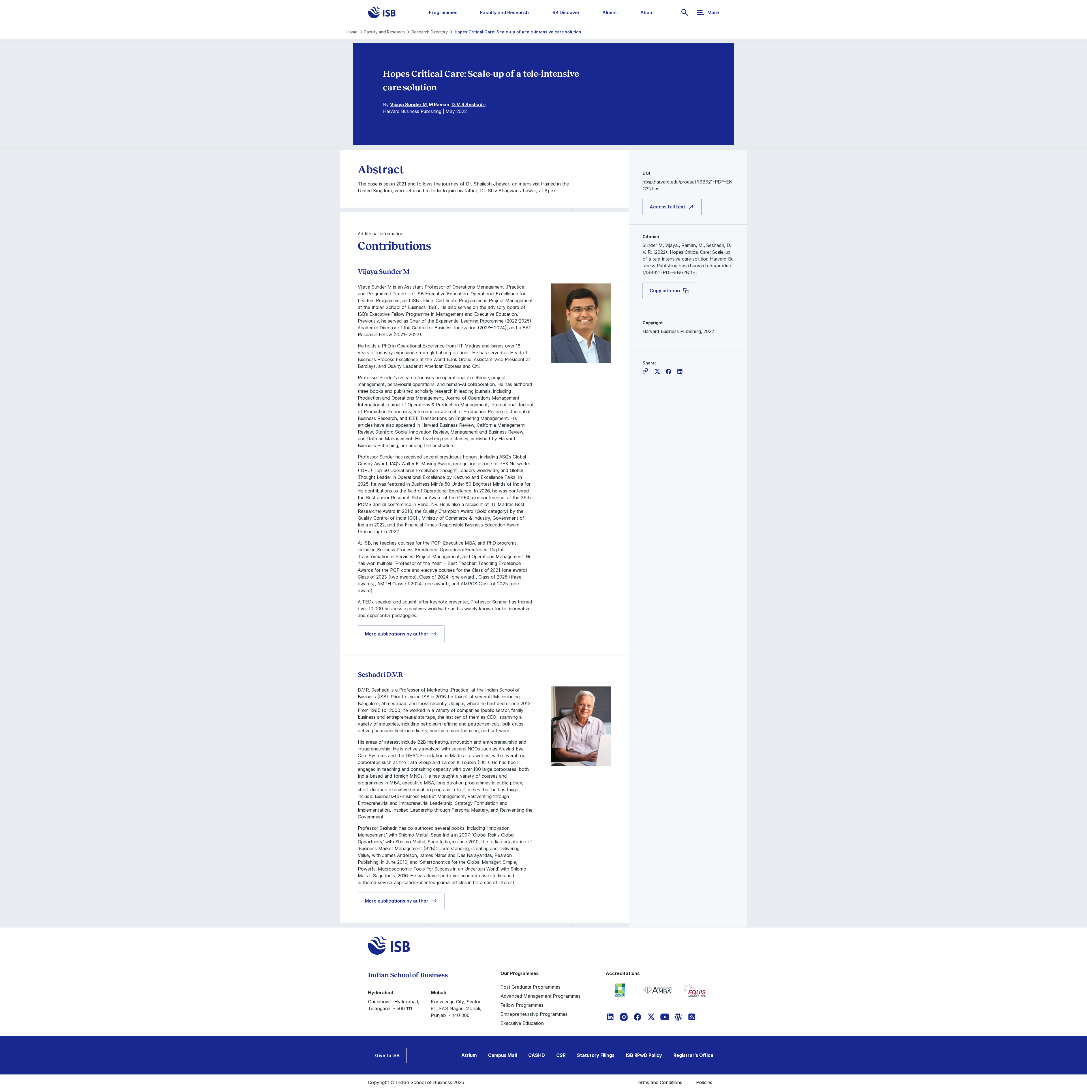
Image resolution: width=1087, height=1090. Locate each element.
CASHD (536, 1055)
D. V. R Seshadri (468, 104)
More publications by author (396, 634)
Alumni (610, 12)
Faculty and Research (504, 12)
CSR (561, 1055)
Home (352, 31)
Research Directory (430, 31)
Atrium (469, 1055)
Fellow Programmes (522, 1005)
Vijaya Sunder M (408, 104)
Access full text (667, 207)
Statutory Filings (596, 1055)
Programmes (443, 12)
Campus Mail (502, 1055)
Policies (704, 1082)
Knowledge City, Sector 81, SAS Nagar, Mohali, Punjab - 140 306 (456, 1008)
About (647, 12)
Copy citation (665, 291)
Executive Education (522, 1023)
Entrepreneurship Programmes (534, 1014)
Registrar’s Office (693, 1055)
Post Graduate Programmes (530, 987)
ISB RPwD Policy (644, 1055)
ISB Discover (565, 12)
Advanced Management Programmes (540, 996)
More (713, 12)
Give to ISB (387, 1055)
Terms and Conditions (658, 1082)
